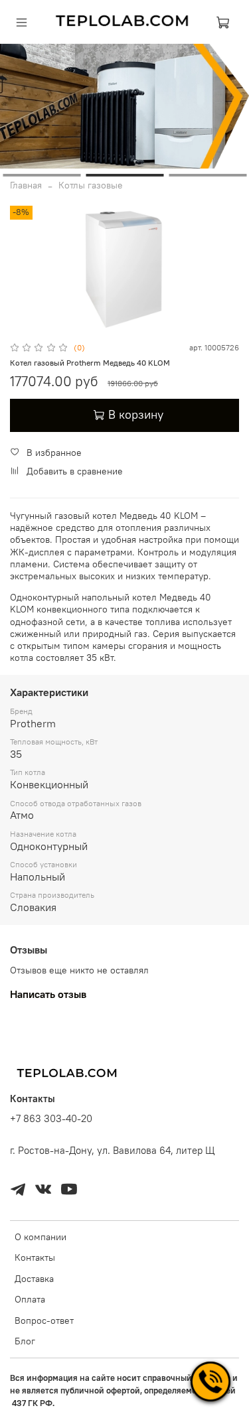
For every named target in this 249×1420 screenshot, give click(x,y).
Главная (26, 185)
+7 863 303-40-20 (51, 1118)
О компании (40, 1237)
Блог (25, 1341)
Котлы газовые (90, 185)
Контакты (35, 1257)
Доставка (34, 1279)
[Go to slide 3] (207, 175)
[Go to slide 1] (41, 175)
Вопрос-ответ (44, 1320)
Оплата (30, 1299)
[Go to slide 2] (124, 175)
